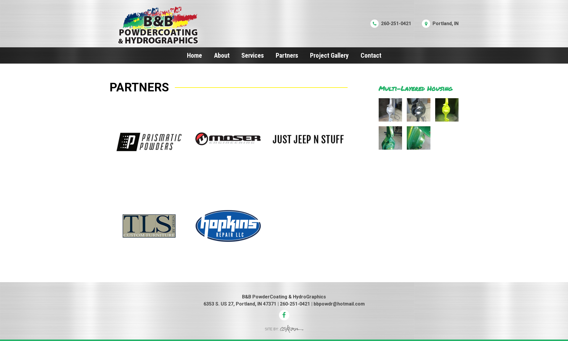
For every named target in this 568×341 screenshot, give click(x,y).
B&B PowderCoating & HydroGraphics (284, 297)
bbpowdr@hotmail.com (339, 304)
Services (252, 55)
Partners (287, 55)
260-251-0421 (295, 304)
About (222, 55)
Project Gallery (329, 55)
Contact (371, 55)
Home (194, 55)
